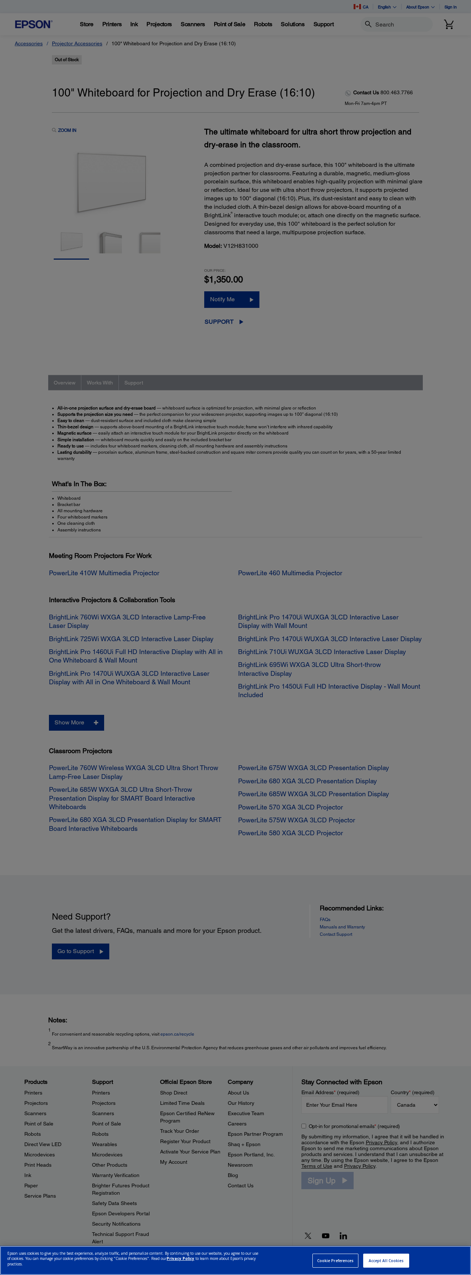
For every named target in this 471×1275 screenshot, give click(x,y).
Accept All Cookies (386, 1260)
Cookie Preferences (335, 1260)
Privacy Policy (180, 1258)
